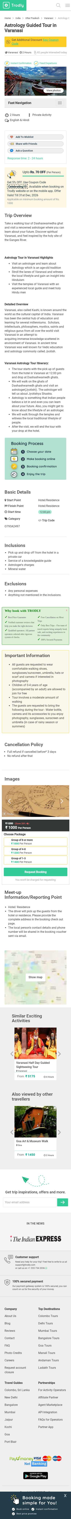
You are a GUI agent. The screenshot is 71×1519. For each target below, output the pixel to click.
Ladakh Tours (47, 1367)
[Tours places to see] (13, 5)
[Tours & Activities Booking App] (35, 1475)
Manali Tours (46, 1353)
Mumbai (10, 1412)
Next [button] (57, 801)
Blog (7, 1323)
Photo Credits (13, 1353)
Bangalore (11, 1405)
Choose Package (15, 834)
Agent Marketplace (50, 1405)
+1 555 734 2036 (36, 1268)
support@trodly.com (25, 1265)
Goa (7, 1434)
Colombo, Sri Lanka (17, 1390)
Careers (9, 1360)
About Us (10, 1316)
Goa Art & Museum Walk (32, 1141)
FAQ (7, 1345)
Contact (10, 1338)
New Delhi (11, 1397)
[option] (35, 801)
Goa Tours (45, 1345)
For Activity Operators (52, 1390)
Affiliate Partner (48, 1397)
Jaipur (9, 1419)
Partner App (45, 1427)
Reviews (10, 1330)
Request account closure (15, 1370)
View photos (53, 90)
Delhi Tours (45, 1323)
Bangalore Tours (48, 1338)
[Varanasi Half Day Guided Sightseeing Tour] (36, 1043)
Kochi (8, 1427)
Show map (35, 977)
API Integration (47, 1412)
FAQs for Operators (50, 1419)
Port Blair (10, 1441)
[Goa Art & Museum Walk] (36, 1121)
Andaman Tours (48, 1360)
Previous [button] (14, 801)
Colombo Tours (48, 1316)
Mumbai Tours (47, 1330)
